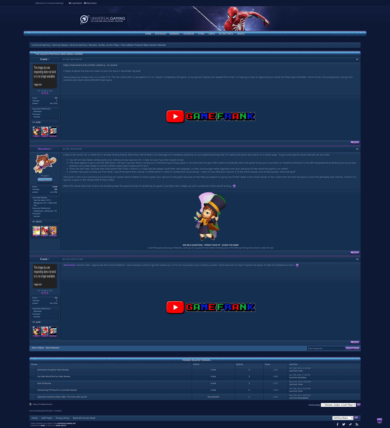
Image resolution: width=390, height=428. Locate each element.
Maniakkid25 (213, 396)
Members (174, 33)
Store (201, 33)
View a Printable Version (42, 404)
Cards (211, 33)
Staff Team (46, 418)
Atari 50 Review (44, 383)
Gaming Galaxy (60, 45)
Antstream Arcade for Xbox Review (53, 369)
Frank (43, 59)
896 (56, 189)
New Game (91, 3)
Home (148, 33)
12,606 (54, 187)
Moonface (302, 377)
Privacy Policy (62, 418)
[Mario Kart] (45, 136)
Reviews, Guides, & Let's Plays (104, 45)
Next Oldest (38, 347)
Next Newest (52, 347)
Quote (356, 142)
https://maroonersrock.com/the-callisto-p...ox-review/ (90, 65)
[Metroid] (36, 136)
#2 (357, 149)
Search (241, 33)
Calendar (188, 33)
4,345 (38, 122)
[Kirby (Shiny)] (36, 236)
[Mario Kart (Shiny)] (45, 236)
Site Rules (160, 33)
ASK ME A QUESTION (192, 245)
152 (56, 98)
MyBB (43, 425)
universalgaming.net (66, 423)
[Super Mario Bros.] (53, 136)
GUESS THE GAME (230, 245)
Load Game (76, 3)
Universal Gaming (41, 45)
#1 (357, 59)
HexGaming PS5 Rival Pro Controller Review (57, 390)
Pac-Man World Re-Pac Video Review (53, 376)
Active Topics (226, 33)
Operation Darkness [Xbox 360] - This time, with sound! (62, 396)
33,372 (39, 221)
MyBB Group (61, 425)
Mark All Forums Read (84, 418)
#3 (357, 259)
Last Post (293, 371)
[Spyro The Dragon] (53, 236)
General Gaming (78, 45)
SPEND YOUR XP (212, 245)
